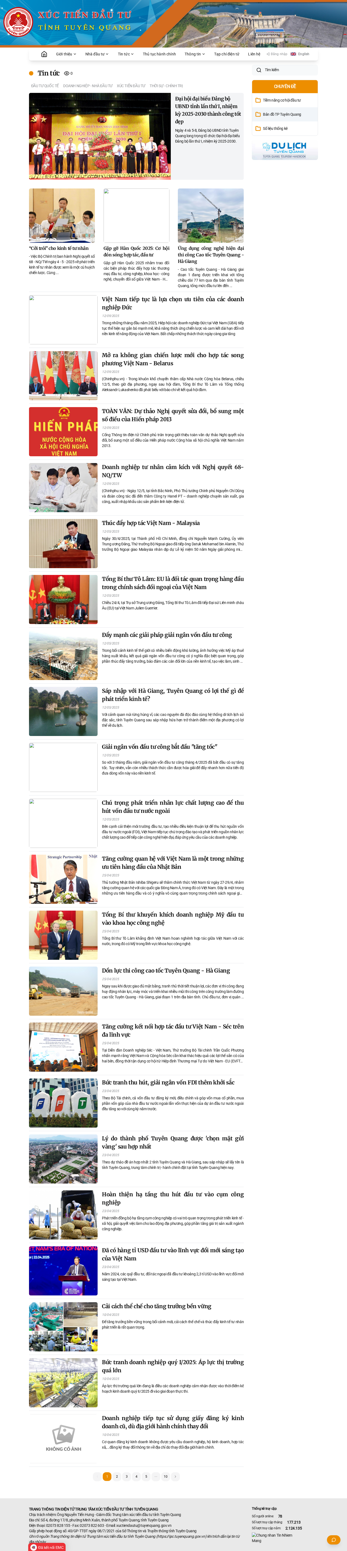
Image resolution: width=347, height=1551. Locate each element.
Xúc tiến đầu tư (131, 86)
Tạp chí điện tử (226, 54)
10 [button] (165, 1476)
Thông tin (193, 54)
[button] (156, 1476)
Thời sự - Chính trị (166, 86)
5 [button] (146, 1476)
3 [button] (127, 1476)
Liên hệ (254, 54)
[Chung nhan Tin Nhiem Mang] (285, 1538)
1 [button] (107, 1476)
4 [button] (136, 1476)
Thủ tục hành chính (159, 54)
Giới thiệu (64, 54)
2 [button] (117, 1476)
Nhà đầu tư (95, 54)
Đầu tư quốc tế (45, 86)
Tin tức (124, 54)
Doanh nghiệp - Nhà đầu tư (88, 86)
